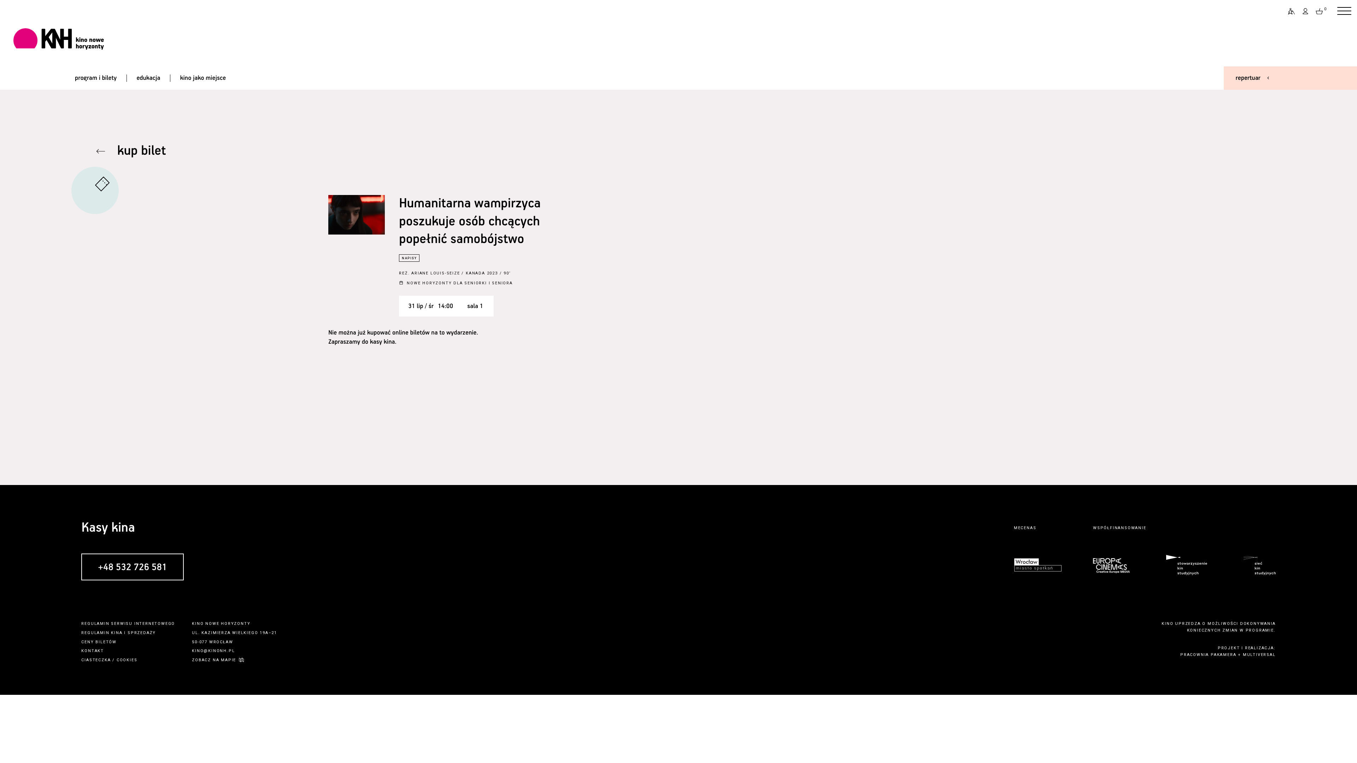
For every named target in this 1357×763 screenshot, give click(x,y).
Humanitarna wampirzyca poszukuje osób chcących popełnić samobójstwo (470, 221)
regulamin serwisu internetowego (128, 623)
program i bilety (96, 78)
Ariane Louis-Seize (435, 273)
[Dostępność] (1288, 11)
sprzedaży (142, 633)
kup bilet (141, 151)
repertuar (1248, 78)
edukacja (148, 78)
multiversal (1259, 654)
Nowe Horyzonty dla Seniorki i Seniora (460, 283)
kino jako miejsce (203, 78)
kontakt (92, 651)
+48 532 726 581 (132, 567)
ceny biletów (99, 642)
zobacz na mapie (214, 660)
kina (116, 633)
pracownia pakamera (1208, 654)
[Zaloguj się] (1306, 11)
